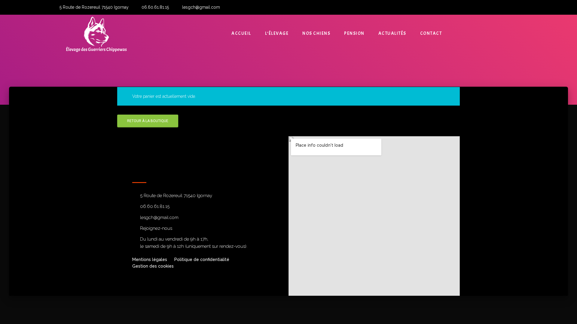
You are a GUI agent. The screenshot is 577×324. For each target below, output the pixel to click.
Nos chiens (316, 33)
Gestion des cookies (153, 266)
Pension (354, 33)
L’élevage (277, 33)
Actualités (392, 33)
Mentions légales (149, 259)
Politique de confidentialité (201, 259)
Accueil (241, 33)
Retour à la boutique (147, 121)
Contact (431, 33)
